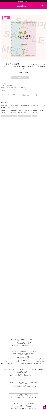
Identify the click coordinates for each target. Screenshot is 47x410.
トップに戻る (5, 13)
